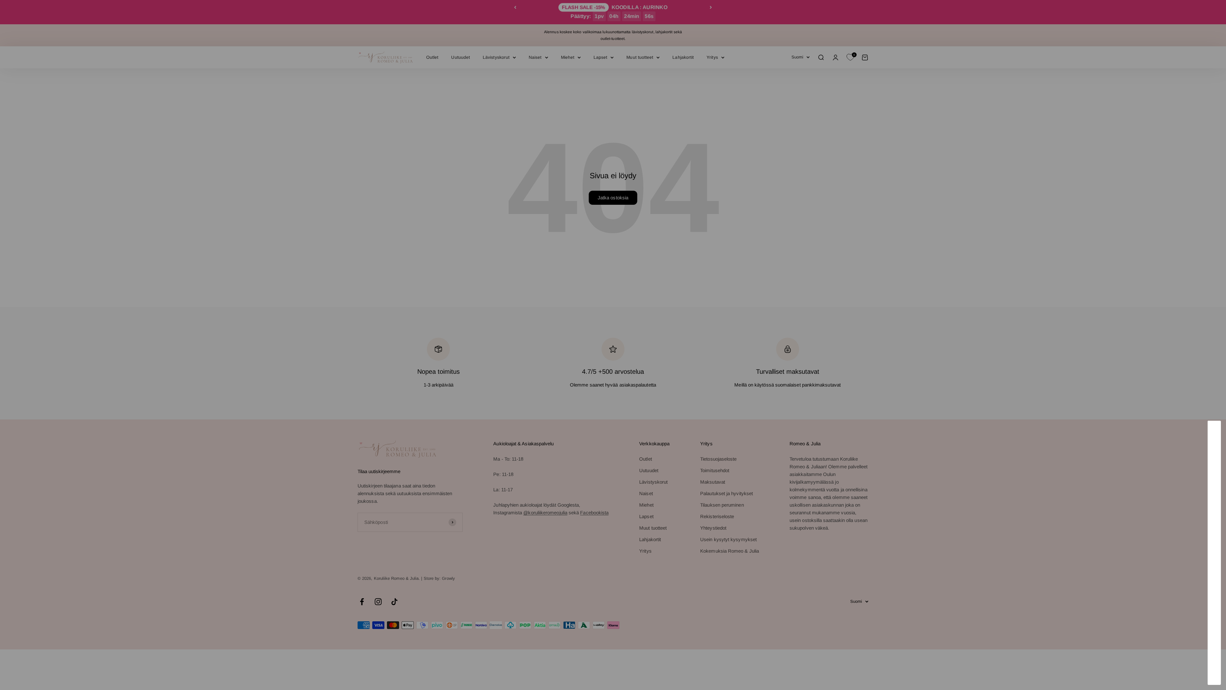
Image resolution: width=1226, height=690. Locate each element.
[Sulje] (1208, 434)
